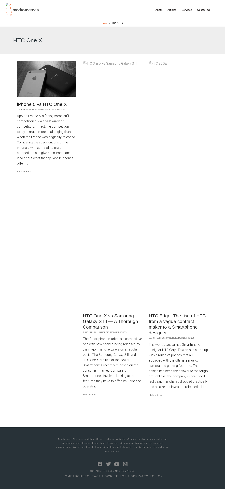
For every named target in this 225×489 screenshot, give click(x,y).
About (78, 476)
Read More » (24, 172)
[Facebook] (100, 464)
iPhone (44, 109)
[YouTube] (116, 464)
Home (67, 476)
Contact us (95, 476)
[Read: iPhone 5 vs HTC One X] (46, 78)
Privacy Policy (148, 476)
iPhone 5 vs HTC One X (42, 104)
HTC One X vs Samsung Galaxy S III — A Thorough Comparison (110, 321)
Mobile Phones (57, 109)
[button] (217, 10)
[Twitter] (108, 464)
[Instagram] (125, 464)
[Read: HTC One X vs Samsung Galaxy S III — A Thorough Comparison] (112, 184)
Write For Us (120, 476)
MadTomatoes (26, 9)
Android (104, 332)
